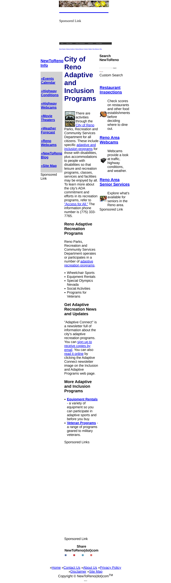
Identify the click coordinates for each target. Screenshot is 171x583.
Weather (90, 49)
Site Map (95, 571)
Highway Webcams (79, 49)
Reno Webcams (96, 49)
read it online (73, 354)
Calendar (86, 49)
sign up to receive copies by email (78, 346)
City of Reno (85, 125)
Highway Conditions (70, 49)
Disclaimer (78, 571)
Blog (101, 49)
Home (56, 567)
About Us (90, 567)
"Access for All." (76, 204)
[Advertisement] (85, 32)
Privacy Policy (110, 567)
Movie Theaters (62, 49)
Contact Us (72, 567)
